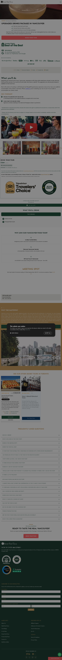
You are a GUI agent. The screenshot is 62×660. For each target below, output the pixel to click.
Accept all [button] (48, 333)
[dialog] (31, 330)
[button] (14, 333)
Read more (28, 329)
